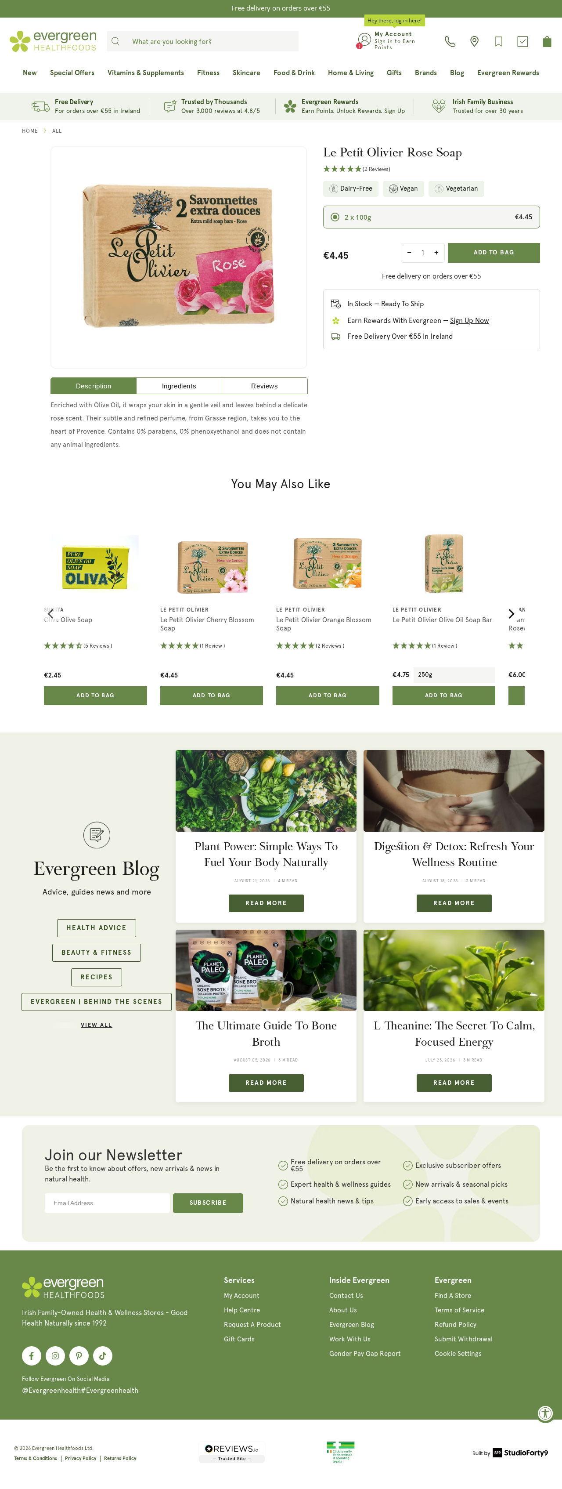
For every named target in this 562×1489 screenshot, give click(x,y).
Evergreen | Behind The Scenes (96, 1002)
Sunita (54, 610)
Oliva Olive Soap (68, 620)
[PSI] (340, 1461)
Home (30, 131)
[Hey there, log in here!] (364, 41)
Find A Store (453, 1296)
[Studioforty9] (510, 1454)
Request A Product (252, 1325)
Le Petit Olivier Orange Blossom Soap (323, 624)
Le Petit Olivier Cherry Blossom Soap (207, 624)
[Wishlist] (498, 41)
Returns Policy (120, 1458)
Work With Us (350, 1339)
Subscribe (208, 1203)
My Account (241, 1296)
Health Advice (96, 928)
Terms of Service (459, 1310)
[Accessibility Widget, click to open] (545, 1413)
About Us (343, 1310)
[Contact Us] (450, 41)
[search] (115, 41)
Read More (266, 903)
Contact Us (346, 1296)
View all (96, 1025)
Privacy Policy (80, 1458)
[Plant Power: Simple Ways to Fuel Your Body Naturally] (266, 790)
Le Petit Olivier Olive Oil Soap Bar (442, 620)
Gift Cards (239, 1339)
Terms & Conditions (35, 1458)
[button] (431, 169)
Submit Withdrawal (464, 1339)
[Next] (510, 613)
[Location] (474, 41)
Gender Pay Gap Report (365, 1354)
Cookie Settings (458, 1354)
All (57, 131)
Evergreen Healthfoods (57, 1448)
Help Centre (242, 1310)
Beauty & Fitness (96, 952)
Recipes (96, 977)
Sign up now (469, 320)
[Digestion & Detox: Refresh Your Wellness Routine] (454, 790)
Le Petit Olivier (184, 610)
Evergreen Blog (351, 1325)
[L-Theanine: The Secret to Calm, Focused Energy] (454, 970)
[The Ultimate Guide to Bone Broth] (266, 970)
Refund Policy (455, 1325)
